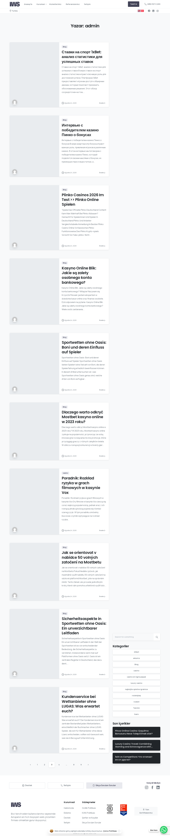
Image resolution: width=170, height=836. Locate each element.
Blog (136, 664)
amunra (136, 658)
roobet (136, 702)
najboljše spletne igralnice (136, 689)
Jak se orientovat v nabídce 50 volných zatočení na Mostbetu (81, 557)
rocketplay (136, 695)
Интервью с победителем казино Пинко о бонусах (80, 130)
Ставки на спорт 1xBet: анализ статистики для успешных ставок (82, 56)
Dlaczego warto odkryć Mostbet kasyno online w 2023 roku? (82, 416)
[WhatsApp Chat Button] (164, 830)
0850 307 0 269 (153, 4)
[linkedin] (153, 11)
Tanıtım (136, 708)
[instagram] (157, 11)
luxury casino (136, 683)
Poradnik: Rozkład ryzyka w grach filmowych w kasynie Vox (81, 485)
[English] (139, 10)
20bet (136, 652)
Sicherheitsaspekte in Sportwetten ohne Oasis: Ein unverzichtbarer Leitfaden (84, 626)
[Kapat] (119, 831)
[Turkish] (142, 10)
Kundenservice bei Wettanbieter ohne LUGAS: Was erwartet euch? (81, 704)
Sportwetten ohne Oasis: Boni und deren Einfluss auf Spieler (84, 347)
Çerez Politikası (110, 831)
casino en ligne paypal (136, 677)
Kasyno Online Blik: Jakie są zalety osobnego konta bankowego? (79, 275)
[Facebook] (149, 11)
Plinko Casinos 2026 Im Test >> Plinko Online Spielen (83, 199)
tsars (136, 714)
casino (136, 670)
